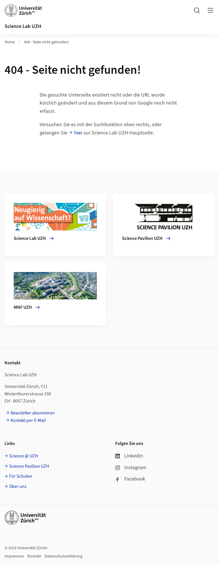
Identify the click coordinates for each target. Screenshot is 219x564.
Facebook (134, 479)
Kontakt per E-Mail (28, 420)
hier (78, 132)
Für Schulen (20, 476)
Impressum (14, 556)
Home (10, 42)
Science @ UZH (23, 456)
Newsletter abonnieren (33, 413)
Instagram (135, 467)
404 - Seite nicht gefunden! (46, 42)
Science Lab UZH (23, 26)
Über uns (18, 486)
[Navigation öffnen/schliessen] (210, 10)
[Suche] (197, 10)
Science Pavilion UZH (29, 466)
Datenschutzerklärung (63, 556)
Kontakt (34, 556)
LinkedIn (133, 455)
